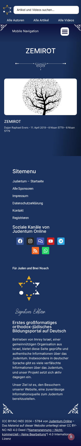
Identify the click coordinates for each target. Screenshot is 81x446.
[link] (7, 10)
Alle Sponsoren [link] (22, 189)
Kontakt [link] (17, 210)
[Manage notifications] (71, 436)
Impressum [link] (20, 196)
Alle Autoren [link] (15, 20)
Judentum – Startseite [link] (28, 181)
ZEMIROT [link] (12, 121)
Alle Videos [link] (66, 20)
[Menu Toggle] (65, 31)
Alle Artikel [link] (41, 20)
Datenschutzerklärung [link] (27, 203)
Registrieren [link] (20, 218)
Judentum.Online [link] (60, 421)
